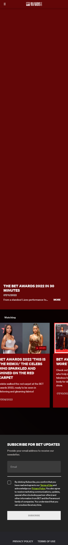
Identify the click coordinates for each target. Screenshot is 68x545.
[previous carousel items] (5, 346)
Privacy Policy (38, 488)
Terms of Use (46, 485)
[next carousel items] (63, 346)
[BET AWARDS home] (34, 5)
